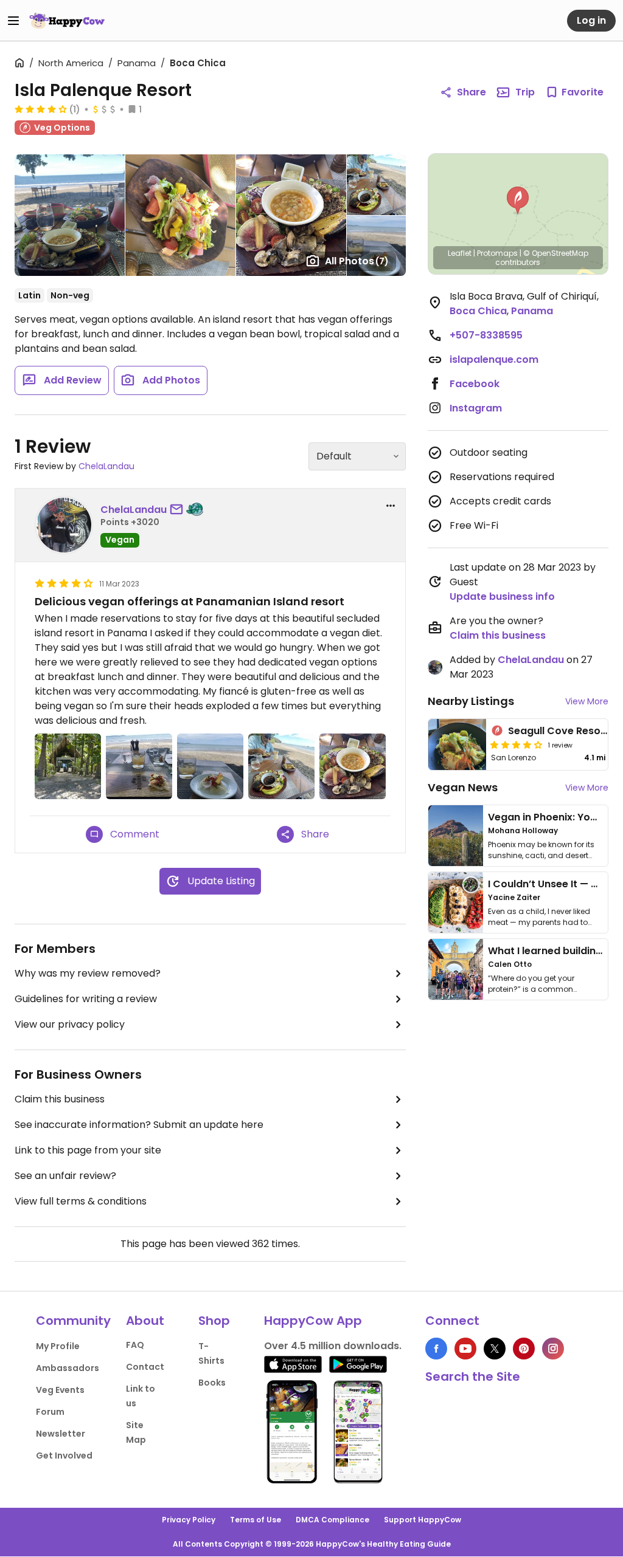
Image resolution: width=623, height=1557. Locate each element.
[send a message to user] (179, 510)
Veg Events (60, 1390)
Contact (145, 1367)
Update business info (502, 596)
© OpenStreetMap (555, 253)
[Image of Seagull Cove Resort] (457, 744)
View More (586, 701)
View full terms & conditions (81, 1201)
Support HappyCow (422, 1519)
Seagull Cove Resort (558, 731)
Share (471, 92)
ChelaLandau (106, 466)
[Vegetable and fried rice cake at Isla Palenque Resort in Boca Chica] (210, 767)
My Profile (58, 1346)
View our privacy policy (70, 1024)
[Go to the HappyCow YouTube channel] (465, 1348)
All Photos (357, 261)
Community (73, 1320)
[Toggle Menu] (13, 20)
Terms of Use (255, 1519)
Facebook (474, 384)
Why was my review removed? (88, 973)
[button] (518, 201)
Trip (525, 92)
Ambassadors (67, 1368)
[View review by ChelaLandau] (64, 525)
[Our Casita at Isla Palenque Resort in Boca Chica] (68, 767)
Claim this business (60, 1099)
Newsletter (60, 1434)
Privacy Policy (188, 1519)
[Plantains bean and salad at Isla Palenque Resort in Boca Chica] (281, 767)
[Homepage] (67, 20)
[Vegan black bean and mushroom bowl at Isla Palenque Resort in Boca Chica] (352, 767)
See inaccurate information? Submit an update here (139, 1125)
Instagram (476, 408)
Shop (214, 1320)
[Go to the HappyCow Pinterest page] (524, 1348)
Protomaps (497, 253)
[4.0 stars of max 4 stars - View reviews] (40, 108)
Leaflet (460, 253)
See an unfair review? (65, 1176)
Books (212, 1383)
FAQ (135, 1345)
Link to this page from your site (88, 1150)
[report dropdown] (390, 505)
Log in (591, 20)
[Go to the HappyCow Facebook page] (436, 1348)
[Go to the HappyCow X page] (495, 1348)
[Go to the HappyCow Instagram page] (553, 1348)
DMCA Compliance (332, 1519)
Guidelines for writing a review (86, 999)
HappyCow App (313, 1320)
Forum (50, 1412)
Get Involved (64, 1455)
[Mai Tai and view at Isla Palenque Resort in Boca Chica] (139, 767)
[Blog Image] (455, 835)
